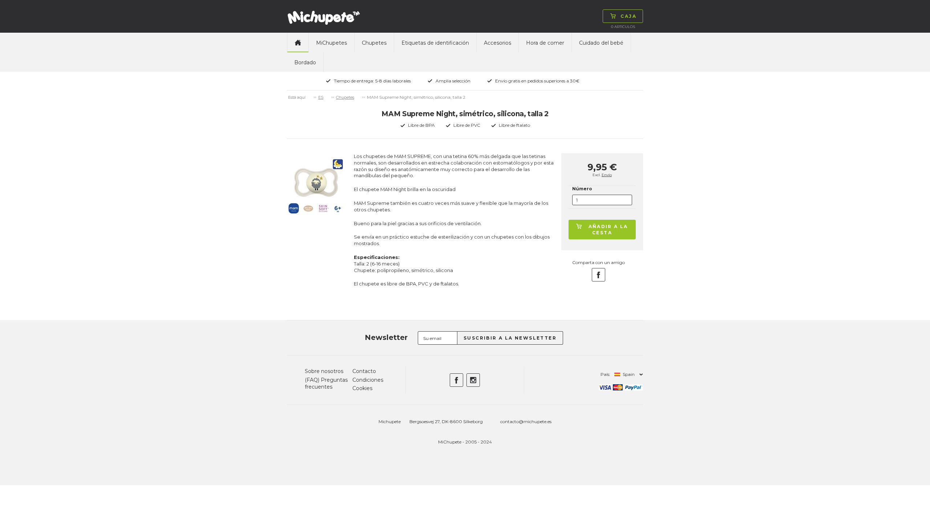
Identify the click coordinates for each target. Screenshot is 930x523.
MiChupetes (331, 43)
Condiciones (367, 380)
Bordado (305, 62)
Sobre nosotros (324, 371)
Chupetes (374, 43)
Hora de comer (545, 43)
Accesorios (497, 43)
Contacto (364, 371)
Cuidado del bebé (601, 43)
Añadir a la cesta (608, 229)
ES (320, 97)
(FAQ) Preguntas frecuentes (326, 383)
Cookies (362, 388)
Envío (607, 175)
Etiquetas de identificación (435, 43)
